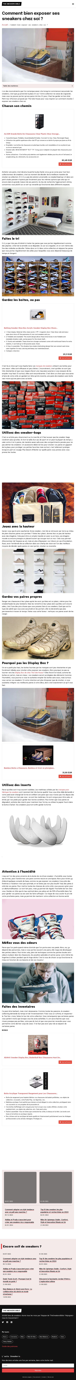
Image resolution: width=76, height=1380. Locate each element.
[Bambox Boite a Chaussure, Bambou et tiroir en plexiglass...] (38, 755)
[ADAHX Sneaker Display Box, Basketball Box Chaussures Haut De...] (38, 1045)
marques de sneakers (44, 366)
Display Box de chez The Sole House (29, 673)
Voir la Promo (66, 164)
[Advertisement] (38, 469)
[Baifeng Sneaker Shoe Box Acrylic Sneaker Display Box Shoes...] (38, 315)
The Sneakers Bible (11, 4)
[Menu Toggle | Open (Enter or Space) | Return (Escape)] (73, 4)
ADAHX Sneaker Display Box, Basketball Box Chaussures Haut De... (32, 1057)
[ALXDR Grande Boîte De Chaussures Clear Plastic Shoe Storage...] (38, 121)
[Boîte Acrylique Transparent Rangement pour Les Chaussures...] (38, 1081)
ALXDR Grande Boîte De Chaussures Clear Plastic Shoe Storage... (32, 134)
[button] (72, 86)
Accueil (5, 25)
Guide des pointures (10, 1346)
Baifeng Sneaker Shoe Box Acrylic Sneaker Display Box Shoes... (30, 328)
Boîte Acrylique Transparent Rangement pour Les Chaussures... (30, 1093)
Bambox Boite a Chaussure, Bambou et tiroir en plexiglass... (29, 768)
